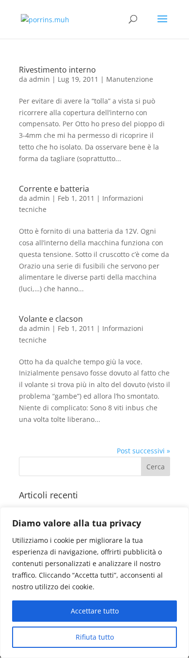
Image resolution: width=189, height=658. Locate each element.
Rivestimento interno (57, 69)
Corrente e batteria (54, 188)
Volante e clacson (51, 319)
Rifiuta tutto (95, 637)
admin (39, 79)
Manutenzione (129, 79)
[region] (94, 582)
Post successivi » (143, 450)
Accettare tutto (95, 610)
